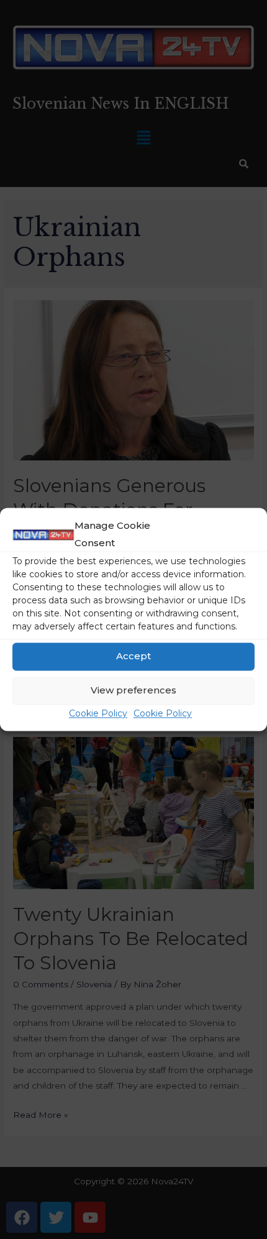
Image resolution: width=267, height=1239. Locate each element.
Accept (133, 656)
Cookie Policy (98, 713)
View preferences (133, 691)
